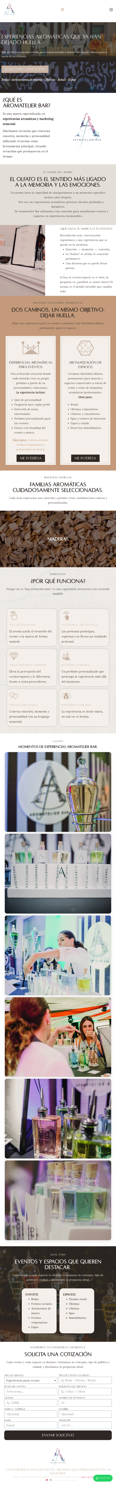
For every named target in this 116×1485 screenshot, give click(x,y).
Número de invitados (72, 1398)
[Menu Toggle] (62, 9)
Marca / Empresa (14, 1409)
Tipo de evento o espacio (74, 1375)
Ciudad (8, 1398)
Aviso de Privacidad (91, 1477)
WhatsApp (105, 1478)
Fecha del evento (15, 1386)
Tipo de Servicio (14, 1375)
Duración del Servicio (72, 1386)
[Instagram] (111, 9)
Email (7, 1420)
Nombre (63, 1409)
